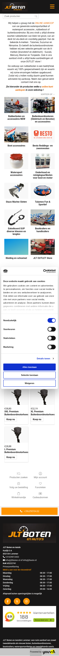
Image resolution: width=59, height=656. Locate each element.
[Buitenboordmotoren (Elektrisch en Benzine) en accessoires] (43, 105)
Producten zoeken (19, 477)
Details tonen (43, 358)
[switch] (52, 329)
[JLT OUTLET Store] (43, 247)
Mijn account (40, 477)
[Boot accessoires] (16, 134)
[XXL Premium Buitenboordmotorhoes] (16, 397)
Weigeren (29, 383)
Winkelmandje (18, 497)
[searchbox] (21, 16)
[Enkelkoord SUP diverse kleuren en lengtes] (16, 217)
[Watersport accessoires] (16, 161)
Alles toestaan (29, 367)
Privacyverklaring (11, 566)
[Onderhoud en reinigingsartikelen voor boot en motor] (43, 161)
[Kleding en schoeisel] (16, 247)
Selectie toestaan (29, 375)
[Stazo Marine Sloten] (16, 191)
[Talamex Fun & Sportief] (43, 191)
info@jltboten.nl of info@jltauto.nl (21, 560)
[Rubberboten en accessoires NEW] (16, 105)
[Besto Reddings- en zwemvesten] (43, 134)
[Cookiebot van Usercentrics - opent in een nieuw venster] (43, 271)
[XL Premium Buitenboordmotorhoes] (43, 397)
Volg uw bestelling (18, 487)
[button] (29, 511)
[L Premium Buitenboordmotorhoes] (16, 435)
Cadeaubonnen (40, 497)
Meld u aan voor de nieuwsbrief (17, 570)
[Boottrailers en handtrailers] (43, 217)
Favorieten (40, 487)
